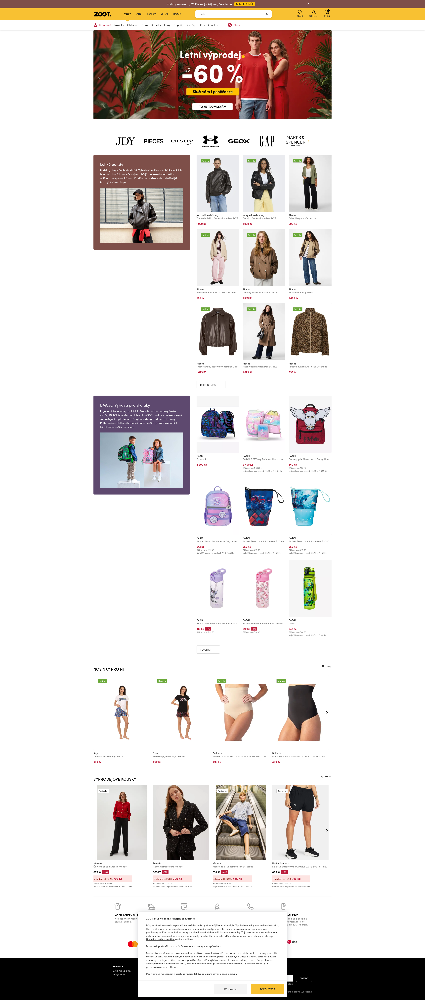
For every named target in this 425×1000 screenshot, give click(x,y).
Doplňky (179, 25)
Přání (300, 16)
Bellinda (217, 753)
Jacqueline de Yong (207, 215)
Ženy (127, 14)
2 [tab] (215, 126)
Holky (151, 14)
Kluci (164, 14)
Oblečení (132, 25)
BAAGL (200, 456)
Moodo (97, 863)
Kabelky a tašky (160, 25)
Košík (327, 13)
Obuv (144, 25)
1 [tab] (210, 126)
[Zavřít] (308, 4)
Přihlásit (313, 16)
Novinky (119, 25)
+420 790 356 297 (122, 970)
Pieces (292, 215)
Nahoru (416, 980)
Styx (95, 753)
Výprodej (326, 776)
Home (177, 14)
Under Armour (280, 863)
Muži (139, 14)
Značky (191, 25)
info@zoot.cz (120, 974)
